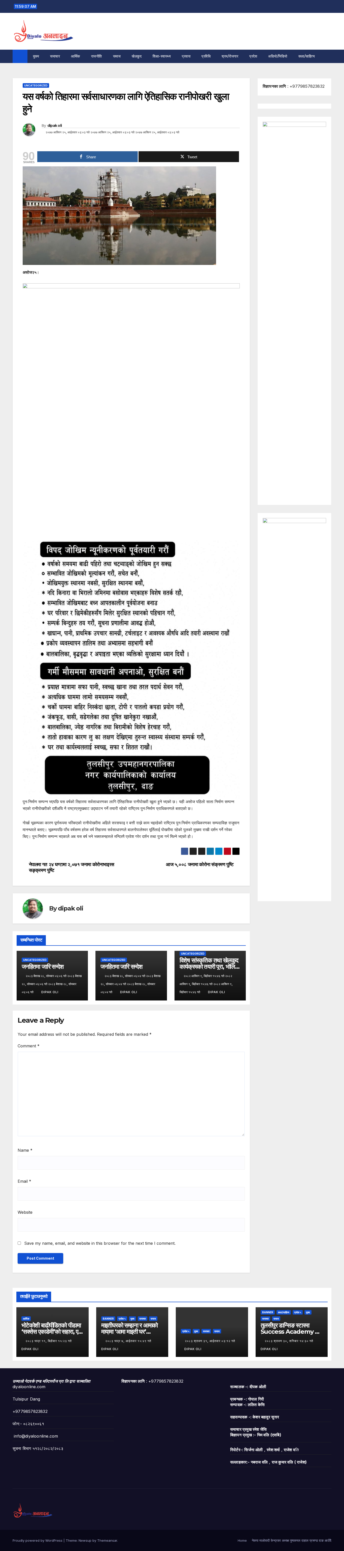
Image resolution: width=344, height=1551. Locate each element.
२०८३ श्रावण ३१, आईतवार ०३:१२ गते (210, 1341)
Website (25, 1212)
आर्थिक (75, 56)
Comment (29, 1045)
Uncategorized (36, 85)
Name (25, 1150)
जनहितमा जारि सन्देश (42, 966)
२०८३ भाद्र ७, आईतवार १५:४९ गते (128, 1341)
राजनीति (96, 56)
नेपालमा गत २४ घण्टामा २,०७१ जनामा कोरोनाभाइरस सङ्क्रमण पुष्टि (71, 867)
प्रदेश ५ (122, 1318)
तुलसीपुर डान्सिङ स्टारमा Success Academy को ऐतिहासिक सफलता (291, 1332)
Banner (108, 1318)
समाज (117, 56)
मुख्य (36, 56)
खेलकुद (137, 56)
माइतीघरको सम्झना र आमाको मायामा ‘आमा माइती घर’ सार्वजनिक (129, 1332)
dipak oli (54, 125)
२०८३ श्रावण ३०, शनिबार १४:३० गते (289, 1341)
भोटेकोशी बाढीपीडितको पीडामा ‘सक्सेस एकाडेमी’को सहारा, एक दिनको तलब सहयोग (51, 1332)
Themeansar (107, 1540)
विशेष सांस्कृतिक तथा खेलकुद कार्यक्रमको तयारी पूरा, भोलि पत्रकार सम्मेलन (209, 967)
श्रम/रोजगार (230, 56)
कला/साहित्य (307, 56)
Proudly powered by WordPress (38, 1540)
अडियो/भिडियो (277, 56)
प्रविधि (206, 56)
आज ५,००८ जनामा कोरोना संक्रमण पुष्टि (199, 864)
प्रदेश (253, 56)
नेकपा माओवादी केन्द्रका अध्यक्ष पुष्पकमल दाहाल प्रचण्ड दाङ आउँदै (291, 1540)
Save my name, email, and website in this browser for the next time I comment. (100, 1243)
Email (24, 1181)
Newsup (85, 1540)
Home (242, 1540)
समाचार (55, 56)
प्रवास (186, 56)
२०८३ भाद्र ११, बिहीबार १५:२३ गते (49, 1341)
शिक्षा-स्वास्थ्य (162, 56)
